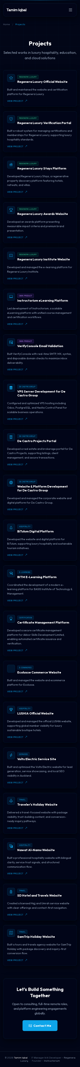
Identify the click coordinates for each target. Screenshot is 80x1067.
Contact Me (42, 1026)
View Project (15, 101)
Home (6, 24)
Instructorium (52, 1060)
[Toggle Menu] (70, 10)
